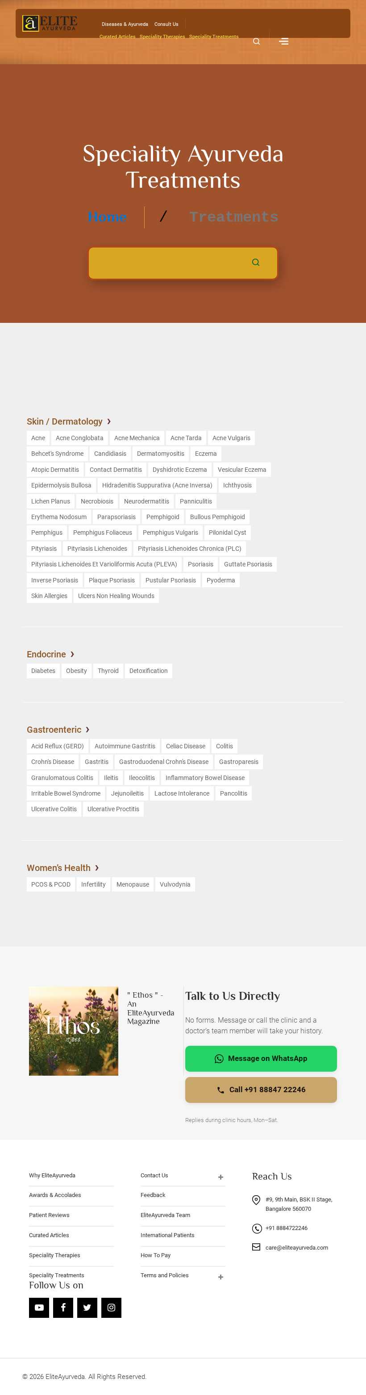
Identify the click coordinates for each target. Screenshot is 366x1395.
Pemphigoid (162, 516)
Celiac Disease (185, 746)
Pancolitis (233, 793)
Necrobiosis (97, 501)
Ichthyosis (237, 485)
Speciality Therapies (162, 37)
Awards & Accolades (55, 1195)
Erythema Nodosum (59, 516)
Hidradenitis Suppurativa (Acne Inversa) (157, 485)
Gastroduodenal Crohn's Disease (163, 761)
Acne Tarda (186, 438)
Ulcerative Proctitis (113, 809)
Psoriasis (200, 564)
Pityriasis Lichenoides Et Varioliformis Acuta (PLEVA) (104, 564)
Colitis (224, 746)
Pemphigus (46, 532)
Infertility (93, 884)
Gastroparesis (238, 761)
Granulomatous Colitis (62, 777)
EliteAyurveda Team (165, 1215)
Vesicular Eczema (242, 469)
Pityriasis (44, 548)
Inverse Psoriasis (54, 580)
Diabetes (43, 670)
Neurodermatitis (146, 501)
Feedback (153, 1195)
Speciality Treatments (214, 37)
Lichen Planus (50, 501)
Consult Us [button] (166, 24)
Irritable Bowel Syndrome (65, 793)
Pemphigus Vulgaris (170, 532)
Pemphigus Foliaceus (102, 532)
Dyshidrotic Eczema (180, 469)
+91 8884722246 (287, 1228)
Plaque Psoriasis (112, 580)
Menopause (132, 884)
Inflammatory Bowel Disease (205, 777)
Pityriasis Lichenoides (97, 548)
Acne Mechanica (137, 438)
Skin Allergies (49, 595)
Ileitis (111, 777)
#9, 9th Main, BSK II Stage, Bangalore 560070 (299, 1204)
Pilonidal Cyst (227, 532)
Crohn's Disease (52, 761)
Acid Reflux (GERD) (57, 746)
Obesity (76, 670)
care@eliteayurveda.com (297, 1247)
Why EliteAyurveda (52, 1175)
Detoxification (148, 670)
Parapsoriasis (116, 516)
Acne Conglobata (80, 438)
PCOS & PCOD (51, 884)
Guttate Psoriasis (248, 564)
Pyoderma (221, 580)
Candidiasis (110, 453)
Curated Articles (118, 37)
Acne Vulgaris (231, 438)
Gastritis (96, 761)
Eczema (206, 453)
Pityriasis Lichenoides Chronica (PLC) (189, 548)
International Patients (168, 1235)
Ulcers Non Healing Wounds (116, 595)
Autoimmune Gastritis (125, 746)
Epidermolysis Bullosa (61, 485)
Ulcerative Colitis (54, 809)
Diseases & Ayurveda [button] (125, 24)
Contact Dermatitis (116, 469)
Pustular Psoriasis (171, 580)
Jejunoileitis (127, 793)
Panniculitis (196, 501)
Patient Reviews (49, 1215)
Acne (38, 438)
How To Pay (156, 1255)
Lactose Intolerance (181, 793)
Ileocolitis (142, 777)
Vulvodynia (175, 884)
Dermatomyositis (160, 453)
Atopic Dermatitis (55, 469)
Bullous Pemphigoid (217, 516)
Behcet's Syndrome (57, 453)
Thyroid (108, 670)
